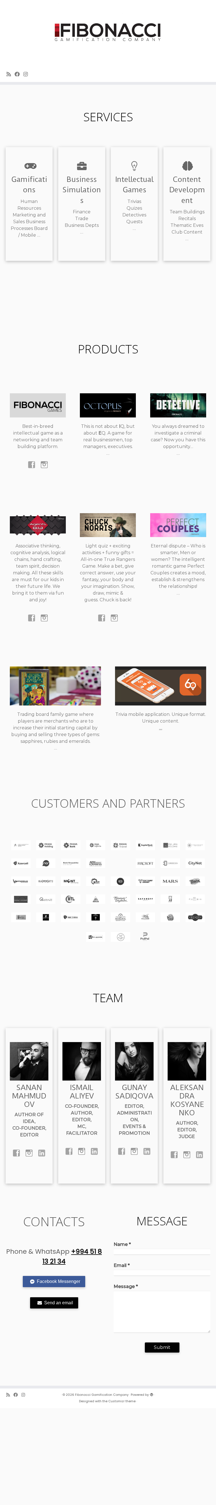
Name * (122, 1244)
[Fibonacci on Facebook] (19, 74)
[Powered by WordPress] (152, 1394)
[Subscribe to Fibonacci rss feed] (10, 74)
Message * (126, 1286)
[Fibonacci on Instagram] (27, 74)
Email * (122, 1265)
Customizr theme (122, 1401)
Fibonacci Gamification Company (102, 1394)
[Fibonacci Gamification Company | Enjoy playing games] (108, 33)
